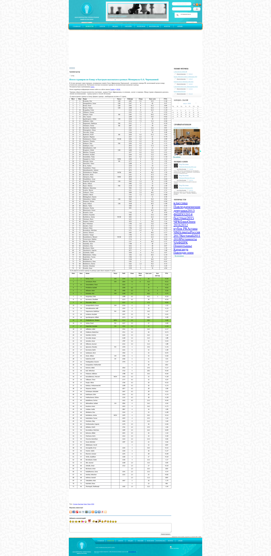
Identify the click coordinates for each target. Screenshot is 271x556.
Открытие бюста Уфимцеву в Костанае (183, 81)
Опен (89, 504)
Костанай (187, 235)
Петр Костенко (184, 164)
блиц (85, 504)
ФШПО (179, 214)
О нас (97, 547)
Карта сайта (111, 547)
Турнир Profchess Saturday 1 (118, 16)
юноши (194, 207)
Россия (195, 232)
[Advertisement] (135, 50)
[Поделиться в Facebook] (74, 512)
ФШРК (183, 242)
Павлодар (181, 207)
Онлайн (128, 26)
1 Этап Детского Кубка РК (180, 71)
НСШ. (118, 89)
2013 (191, 211)
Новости (89, 26)
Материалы (154, 26)
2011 (197, 235)
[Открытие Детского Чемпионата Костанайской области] (178, 151)
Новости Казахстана (181, 74)
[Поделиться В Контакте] (99, 512)
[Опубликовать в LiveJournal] (83, 512)
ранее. (93, 87)
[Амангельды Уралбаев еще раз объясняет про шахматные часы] (196, 151)
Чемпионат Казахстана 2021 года (187, 166)
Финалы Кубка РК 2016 (180, 91)
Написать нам (103, 547)
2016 (92, 504)
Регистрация (176, 12)
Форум (167, 26)
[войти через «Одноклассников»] (197, 4)
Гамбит (112, 89)
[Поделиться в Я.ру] (102, 512)
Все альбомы (176, 157)
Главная (76, 26)
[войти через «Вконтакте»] (194, 4)
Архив (180, 26)
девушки (180, 211)
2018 (177, 239)
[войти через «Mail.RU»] (200, 4)
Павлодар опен (184, 252)
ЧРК (177, 222)
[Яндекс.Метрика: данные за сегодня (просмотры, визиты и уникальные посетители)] (174, 547)
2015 (190, 218)
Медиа (115, 26)
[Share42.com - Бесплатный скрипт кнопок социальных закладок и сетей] (105, 512)
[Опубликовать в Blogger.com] (70, 512)
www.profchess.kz (132, 551)
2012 (184, 225)
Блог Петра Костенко (181, 169)
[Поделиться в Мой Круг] (89, 512)
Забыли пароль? (184, 12)
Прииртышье (183, 246)
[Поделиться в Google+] (77, 512)
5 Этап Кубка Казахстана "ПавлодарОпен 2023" (186, 86)
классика (181, 203)
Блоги (102, 26)
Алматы (184, 232)
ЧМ (176, 232)
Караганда (181, 249)
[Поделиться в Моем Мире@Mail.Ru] (86, 512)
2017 (177, 235)
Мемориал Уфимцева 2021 (186, 187)
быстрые (80, 504)
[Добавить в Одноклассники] (93, 512)
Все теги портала (179, 255)
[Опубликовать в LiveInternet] (80, 512)
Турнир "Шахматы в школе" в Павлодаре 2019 (185, 76)
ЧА (176, 242)
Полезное (141, 26)
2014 (188, 214)
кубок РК (180, 229)
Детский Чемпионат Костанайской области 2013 (186, 127)
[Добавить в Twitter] (96, 512)
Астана (75, 504)
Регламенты (188, 239)
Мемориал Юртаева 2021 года (187, 177)
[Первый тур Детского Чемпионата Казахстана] (187, 151)
